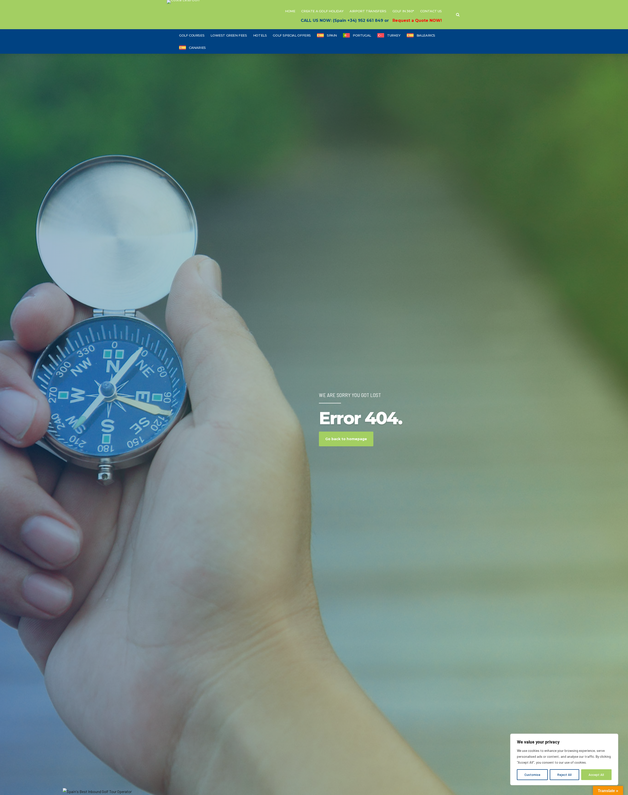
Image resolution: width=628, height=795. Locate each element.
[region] (564, 759)
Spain (332, 35)
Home (290, 11)
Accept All (596, 774)
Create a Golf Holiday (322, 11)
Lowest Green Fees (228, 35)
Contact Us (431, 11)
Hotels (260, 35)
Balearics (426, 35)
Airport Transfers (368, 11)
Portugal (362, 35)
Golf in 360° (403, 11)
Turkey (394, 35)
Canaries (197, 48)
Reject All (564, 774)
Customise (532, 774)
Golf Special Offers (292, 35)
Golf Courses (191, 35)
